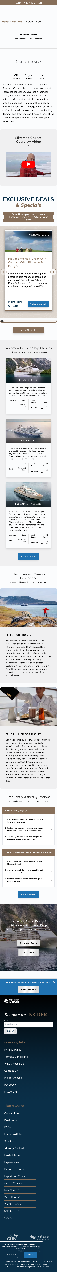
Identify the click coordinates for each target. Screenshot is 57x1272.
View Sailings (38, 303)
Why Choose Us (14, 1063)
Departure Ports (14, 1169)
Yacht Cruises (12, 1204)
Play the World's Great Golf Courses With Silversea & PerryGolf (27, 262)
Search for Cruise (28, 943)
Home (5, 21)
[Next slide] (53, 272)
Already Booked (14, 1148)
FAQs (7, 1127)
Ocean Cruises (13, 1183)
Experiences (11, 1162)
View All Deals (28, 330)
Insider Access (13, 1077)
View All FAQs (28, 894)
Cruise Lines (16, 21)
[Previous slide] (3, 272)
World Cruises (12, 1197)
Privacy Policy (12, 1049)
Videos (8, 1217)
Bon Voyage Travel (45, 1261)
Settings (11, 1254)
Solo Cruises (11, 1211)
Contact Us (11, 1070)
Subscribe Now (28, 989)
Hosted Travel (12, 1155)
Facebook (10, 1084)
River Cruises (12, 1190)
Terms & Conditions (16, 1056)
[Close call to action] (54, 982)
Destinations (12, 1120)
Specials (9, 1141)
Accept (31, 1255)
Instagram (10, 1091)
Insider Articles (13, 1134)
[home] (11, 1001)
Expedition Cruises (15, 1176)
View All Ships (28, 556)
